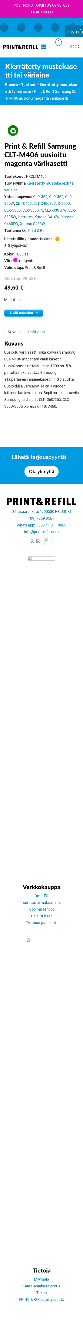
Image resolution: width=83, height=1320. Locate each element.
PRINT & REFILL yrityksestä (41, 1299)
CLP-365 (56, 197)
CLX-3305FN (32, 210)
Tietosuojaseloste (41, 923)
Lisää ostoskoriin (24, 312)
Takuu (41, 1293)
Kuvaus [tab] (14, 332)
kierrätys (25, 217)
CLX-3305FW (56, 210)
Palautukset (41, 916)
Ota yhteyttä (41, 471)
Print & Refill (38, 230)
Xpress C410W (47, 217)
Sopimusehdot (41, 909)
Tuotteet (29, 85)
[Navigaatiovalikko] (44, 47)
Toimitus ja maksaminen (42, 902)
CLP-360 (40, 197)
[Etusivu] (20, 46)
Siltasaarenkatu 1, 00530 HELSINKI (41, 511)
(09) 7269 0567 (41, 518)
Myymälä (41, 1279)
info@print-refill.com (41, 532)
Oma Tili (41, 896)
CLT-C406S (42, 203)
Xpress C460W (32, 224)
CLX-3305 (12, 210)
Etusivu (11, 85)
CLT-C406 (24, 203)
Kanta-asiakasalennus (41, 1286)
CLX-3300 (61, 203)
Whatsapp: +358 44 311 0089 (41, 525)
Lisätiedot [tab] (36, 332)
